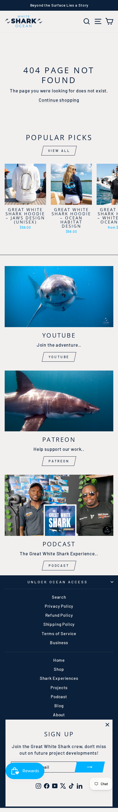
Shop (59, 669)
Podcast (59, 696)
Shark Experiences (59, 678)
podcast (59, 565)
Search (59, 597)
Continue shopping (59, 100)
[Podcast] (59, 505)
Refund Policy (59, 615)
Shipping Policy (59, 624)
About (59, 714)
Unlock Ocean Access (57, 582)
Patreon (59, 461)
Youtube (59, 357)
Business (59, 642)
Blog (58, 705)
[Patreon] (59, 400)
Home (59, 660)
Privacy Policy (59, 606)
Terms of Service (59, 633)
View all (59, 150)
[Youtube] (59, 296)
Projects (59, 687)
